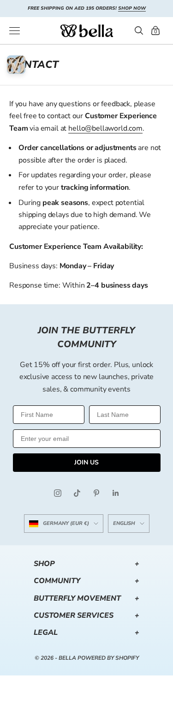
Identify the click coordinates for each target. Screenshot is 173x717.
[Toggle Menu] (14, 30)
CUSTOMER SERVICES (86, 615)
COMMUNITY (86, 581)
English (124, 523)
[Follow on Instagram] (57, 493)
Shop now (132, 8)
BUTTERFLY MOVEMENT (86, 598)
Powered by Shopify (108, 658)
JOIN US (86, 462)
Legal (86, 632)
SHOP (86, 564)
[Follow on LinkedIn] (115, 493)
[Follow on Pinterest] (96, 493)
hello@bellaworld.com (105, 128)
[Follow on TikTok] (77, 493)
